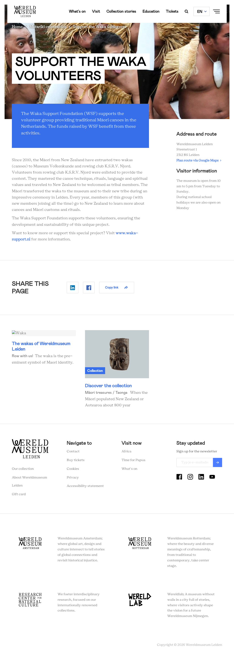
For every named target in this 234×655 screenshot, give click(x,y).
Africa (126, 451)
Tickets (172, 11)
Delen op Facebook (89, 287)
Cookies (73, 468)
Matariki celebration (47, 27)
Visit (96, 11)
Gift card (19, 494)
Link (44, 347)
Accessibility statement (85, 486)
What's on (77, 11)
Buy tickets (76, 460)
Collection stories (121, 11)
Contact (73, 451)
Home (17, 27)
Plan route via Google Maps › (198, 160)
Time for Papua (133, 460)
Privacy (73, 477)
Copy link (111, 287)
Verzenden (217, 462)
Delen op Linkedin (72, 287)
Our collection (23, 468)
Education (151, 11)
